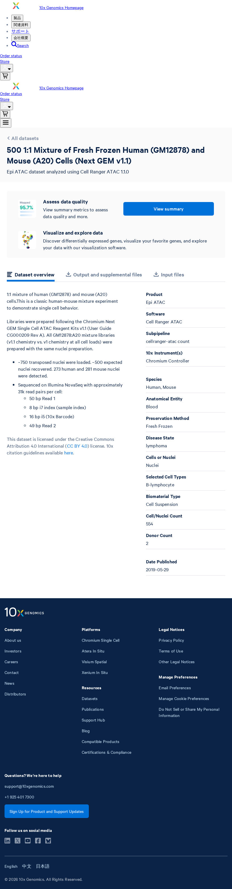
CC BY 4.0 (77, 446)
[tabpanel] (116, 433)
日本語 (43, 866)
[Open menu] (5, 123)
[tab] (31, 275)
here (68, 452)
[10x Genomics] (24, 612)
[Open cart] (5, 76)
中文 (26, 866)
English (11, 866)
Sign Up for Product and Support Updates (47, 811)
